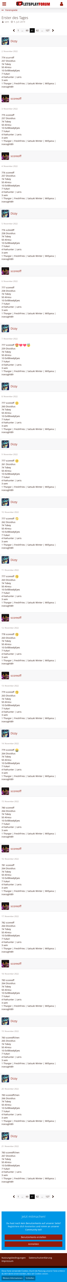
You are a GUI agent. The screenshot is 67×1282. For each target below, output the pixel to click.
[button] (4, 3)
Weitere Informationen (12, 1278)
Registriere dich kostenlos (22, 1226)
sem (7, 21)
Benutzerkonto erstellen (33, 1237)
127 (47, 30)
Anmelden (33, 1244)
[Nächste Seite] (53, 30)
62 (37, 30)
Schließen (30, 1278)
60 (27, 30)
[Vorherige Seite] (14, 30)
